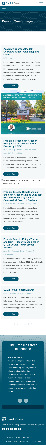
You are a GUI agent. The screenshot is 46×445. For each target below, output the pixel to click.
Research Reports (25, 293)
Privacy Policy (36, 441)
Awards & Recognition (12, 153)
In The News (8, 58)
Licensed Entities (11, 441)
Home (4, 8)
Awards (19, 150)
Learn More (11, 86)
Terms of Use (24, 441)
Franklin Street (17, 438)
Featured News (30, 150)
